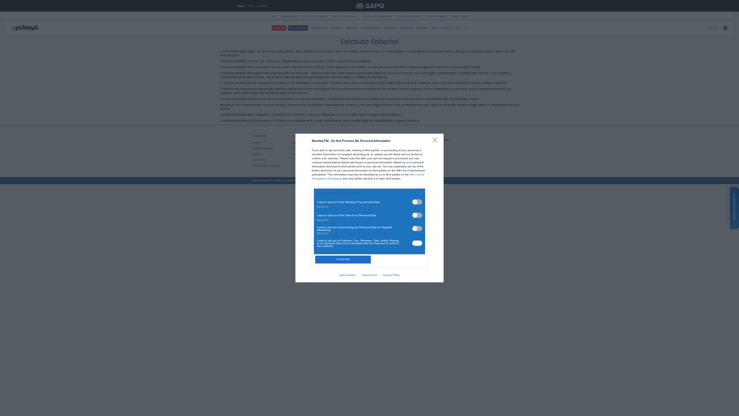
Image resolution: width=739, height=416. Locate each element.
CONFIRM (343, 259)
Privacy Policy (391, 275)
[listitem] (369, 193)
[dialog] (369, 208)
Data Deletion (347, 275)
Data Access (369, 275)
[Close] (436, 141)
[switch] (417, 202)
